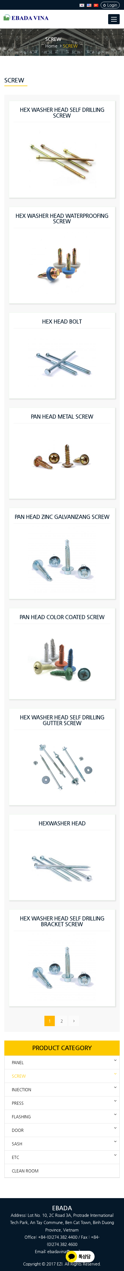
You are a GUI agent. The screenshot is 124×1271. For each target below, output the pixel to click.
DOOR (18, 1130)
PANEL (18, 1062)
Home (51, 45)
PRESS (18, 1103)
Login (112, 5)
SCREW (19, 1076)
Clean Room (25, 1170)
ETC (15, 1157)
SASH (17, 1143)
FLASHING (21, 1116)
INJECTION (21, 1089)
